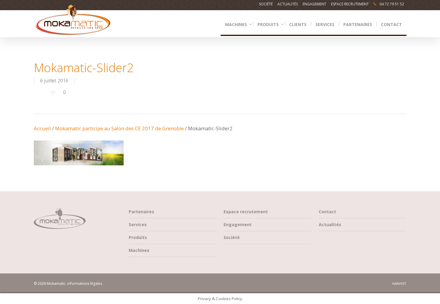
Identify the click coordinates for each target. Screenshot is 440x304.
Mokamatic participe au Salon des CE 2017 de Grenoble (119, 128)
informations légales (84, 283)
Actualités (330, 224)
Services (138, 224)
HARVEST (399, 283)
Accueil (42, 128)
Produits (138, 237)
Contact (327, 211)
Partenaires (141, 211)
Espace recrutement (246, 211)
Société (232, 237)
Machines (139, 250)
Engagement (238, 224)
